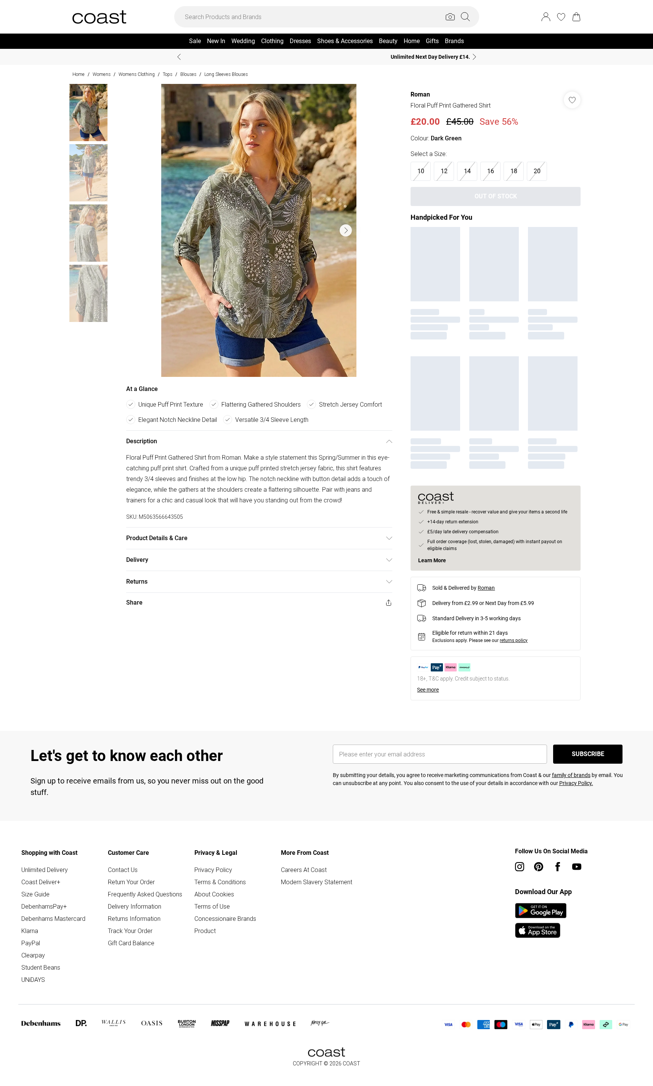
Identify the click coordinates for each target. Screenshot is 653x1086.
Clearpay (33, 955)
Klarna (29, 931)
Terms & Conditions (220, 882)
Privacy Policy (213, 870)
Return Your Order (131, 882)
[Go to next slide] (346, 230)
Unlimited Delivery (44, 870)
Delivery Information (134, 906)
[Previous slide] (179, 57)
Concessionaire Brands (225, 918)
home (78, 74)
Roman (420, 94)
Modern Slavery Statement (316, 882)
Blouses (188, 74)
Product (205, 931)
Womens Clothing (137, 74)
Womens (102, 74)
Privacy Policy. (576, 783)
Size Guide (35, 894)
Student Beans (40, 967)
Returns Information (134, 918)
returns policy (514, 640)
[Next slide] (474, 57)
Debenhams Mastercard (53, 918)
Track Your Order (130, 931)
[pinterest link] (538, 866)
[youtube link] (576, 866)
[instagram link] (519, 866)
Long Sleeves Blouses (226, 74)
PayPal (30, 943)
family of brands (571, 775)
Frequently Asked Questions (145, 894)
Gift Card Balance (131, 943)
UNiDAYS (33, 979)
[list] (258, 230)
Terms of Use (212, 906)
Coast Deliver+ (40, 882)
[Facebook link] (557, 866)
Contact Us (123, 870)
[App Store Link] (540, 920)
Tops (167, 74)
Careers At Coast (304, 870)
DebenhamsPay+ (44, 906)
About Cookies (214, 894)
